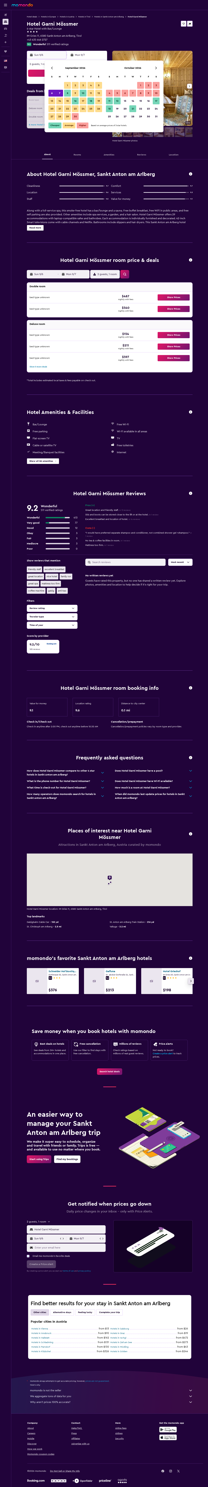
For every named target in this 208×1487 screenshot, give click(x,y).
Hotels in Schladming (42, 1342)
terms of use (68, 1271)
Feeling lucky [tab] (85, 1312)
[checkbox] (43, 646)
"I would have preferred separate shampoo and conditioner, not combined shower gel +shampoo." (138, 534)
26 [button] (98, 108)
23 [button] (75, 108)
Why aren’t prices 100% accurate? (50, 1402)
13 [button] (52, 101)
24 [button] (83, 108)
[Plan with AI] (5, 42)
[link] (109, 1071)
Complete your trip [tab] (109, 1312)
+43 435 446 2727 (37, 39)
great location (35, 576)
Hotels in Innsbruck (41, 1333)
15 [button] (67, 101)
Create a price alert (163, 1053)
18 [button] (91, 101)
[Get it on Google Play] (168, 1429)
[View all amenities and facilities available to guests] (191, 412)
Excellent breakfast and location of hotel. (112, 519)
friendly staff (34, 569)
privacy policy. (84, 1271)
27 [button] (52, 116)
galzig (51, 591)
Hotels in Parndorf (40, 1347)
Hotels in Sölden (118, 1351)
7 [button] (59, 93)
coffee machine (36, 591)
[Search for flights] (5, 15)
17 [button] (83, 101)
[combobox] (69, 1229)
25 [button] (90, 108)
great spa (33, 584)
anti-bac (62, 591)
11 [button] (91, 93)
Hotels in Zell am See (121, 1342)
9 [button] (75, 93)
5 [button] (98, 85)
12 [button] (99, 93)
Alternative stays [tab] (62, 1312)
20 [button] (51, 108)
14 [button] (59, 101)
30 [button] (75, 116)
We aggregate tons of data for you (50, 1396)
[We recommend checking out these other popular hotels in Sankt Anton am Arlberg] (191, 958)
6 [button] (52, 93)
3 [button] (83, 85)
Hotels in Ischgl (118, 1338)
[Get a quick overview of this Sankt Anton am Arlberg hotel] (191, 174)
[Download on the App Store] (168, 1437)
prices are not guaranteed (97, 1381)
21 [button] (59, 108)
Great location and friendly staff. (107, 510)
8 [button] (67, 93)
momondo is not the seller (45, 1390)
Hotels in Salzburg (119, 1329)
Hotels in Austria (67, 17)
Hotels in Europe (48, 17)
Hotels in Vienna (39, 1329)
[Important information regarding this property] (191, 688)
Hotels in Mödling (119, 1347)
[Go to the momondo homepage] (22, 4)
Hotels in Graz (117, 1333)
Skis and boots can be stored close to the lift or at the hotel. (121, 515)
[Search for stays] (5, 21)
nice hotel (52, 576)
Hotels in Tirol (84, 17)
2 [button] (75, 85)
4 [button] (91, 85)
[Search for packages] (5, 35)
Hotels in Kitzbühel (41, 1351)
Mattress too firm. (99, 545)
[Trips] (5, 51)
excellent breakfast (54, 569)
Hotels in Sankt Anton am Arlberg (109, 17)
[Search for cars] (5, 28)
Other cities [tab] (39, 1312)
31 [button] (156, 116)
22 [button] (67, 108)
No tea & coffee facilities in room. (107, 541)
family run (66, 576)
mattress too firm (51, 584)
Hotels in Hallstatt (40, 1338)
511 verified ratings (58, 44)
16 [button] (75, 101)
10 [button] (83, 93)
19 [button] (99, 101)
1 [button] (67, 85)
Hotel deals (32, 17)
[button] (5, 5)
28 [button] (59, 116)
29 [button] (67, 116)
